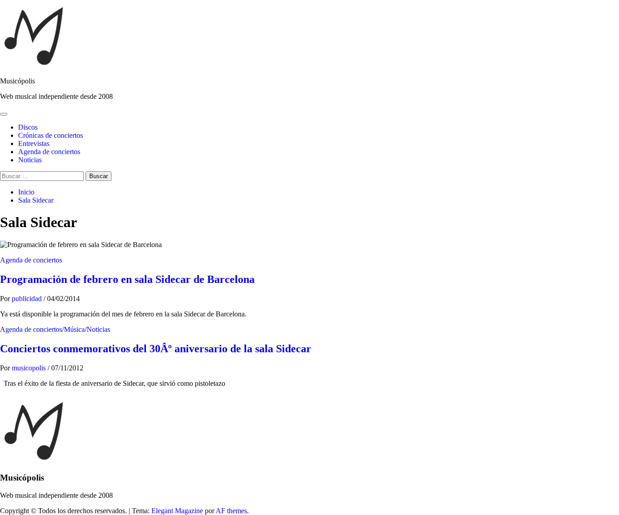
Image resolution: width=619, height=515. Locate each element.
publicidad (28, 298)
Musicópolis (17, 81)
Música (74, 329)
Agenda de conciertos (49, 151)
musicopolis (30, 368)
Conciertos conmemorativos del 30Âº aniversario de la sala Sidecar (155, 349)
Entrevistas (33, 143)
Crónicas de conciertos (50, 135)
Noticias (30, 160)
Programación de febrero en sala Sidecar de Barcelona (127, 279)
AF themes (231, 511)
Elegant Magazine (177, 511)
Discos (28, 127)
